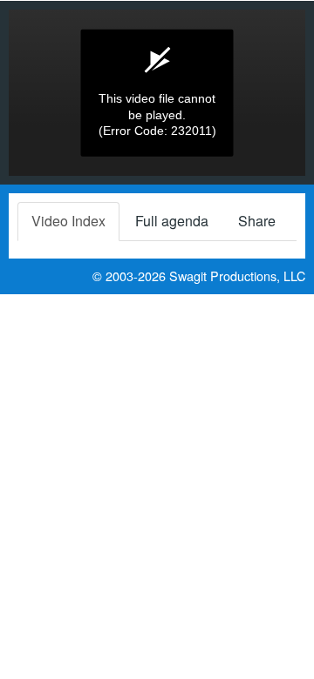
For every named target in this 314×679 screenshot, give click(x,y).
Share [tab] (257, 221)
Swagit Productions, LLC (237, 275)
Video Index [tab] (68, 221)
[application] (157, 93)
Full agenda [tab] (171, 221)
